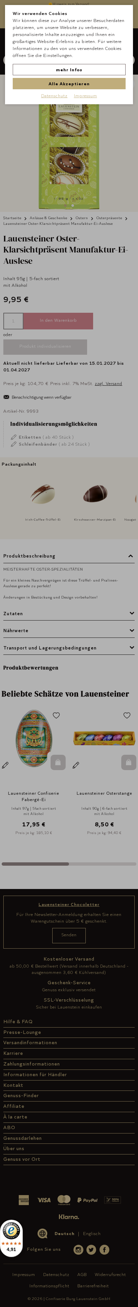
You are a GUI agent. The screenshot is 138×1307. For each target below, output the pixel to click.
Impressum (85, 95)
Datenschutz (54, 95)
